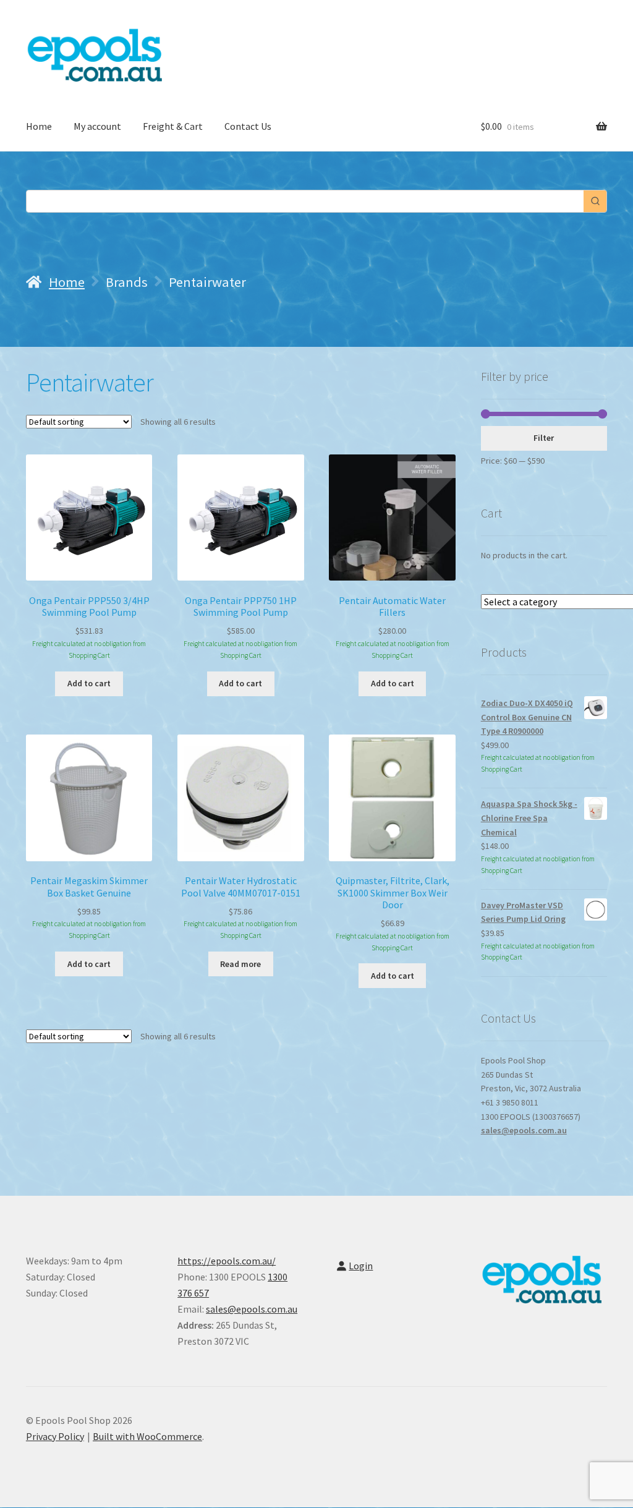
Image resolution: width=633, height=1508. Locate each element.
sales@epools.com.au (524, 1130)
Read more (240, 963)
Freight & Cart (173, 126)
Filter (543, 437)
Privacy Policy (55, 1436)
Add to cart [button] (89, 683)
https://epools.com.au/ (226, 1261)
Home (39, 126)
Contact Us (247, 126)
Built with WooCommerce (147, 1436)
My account (97, 126)
